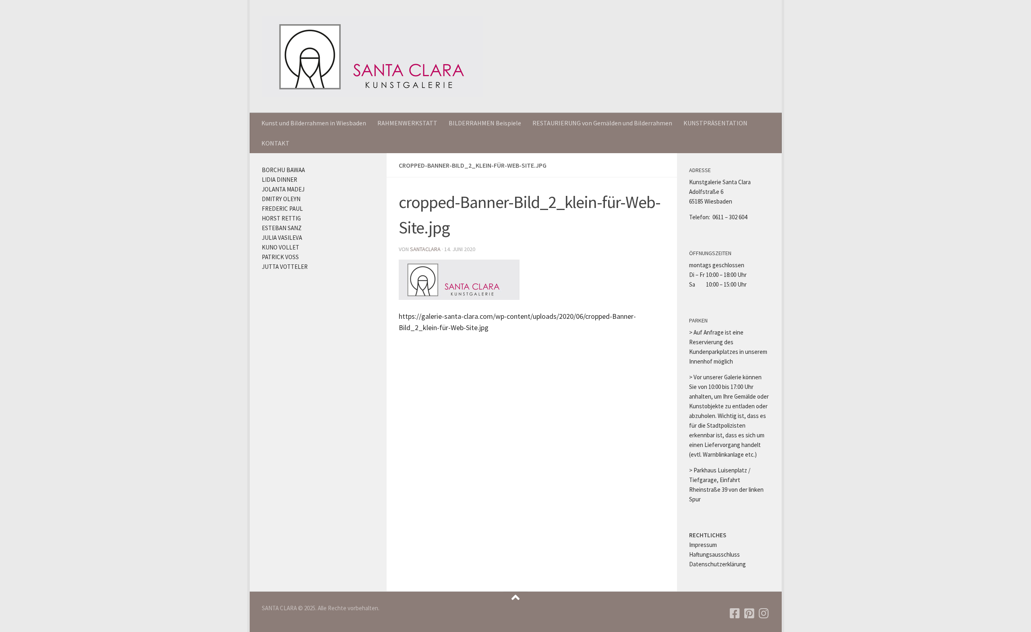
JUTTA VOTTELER (285, 266)
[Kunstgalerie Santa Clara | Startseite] (372, 56)
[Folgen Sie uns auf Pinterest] (749, 613)
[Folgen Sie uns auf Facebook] (734, 613)
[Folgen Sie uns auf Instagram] (763, 613)
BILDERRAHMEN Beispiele (485, 123)
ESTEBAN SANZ (282, 228)
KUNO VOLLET (280, 247)
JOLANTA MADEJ (283, 189)
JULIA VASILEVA (282, 237)
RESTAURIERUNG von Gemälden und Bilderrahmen (602, 123)
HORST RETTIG (281, 218)
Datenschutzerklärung (717, 564)
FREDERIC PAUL (282, 208)
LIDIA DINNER (279, 179)
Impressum (703, 545)
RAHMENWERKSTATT (407, 123)
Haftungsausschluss (714, 554)
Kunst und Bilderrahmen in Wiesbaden (313, 123)
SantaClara (425, 249)
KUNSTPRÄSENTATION (715, 123)
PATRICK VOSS (280, 257)
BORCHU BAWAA (283, 170)
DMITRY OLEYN (281, 199)
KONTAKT (275, 143)
